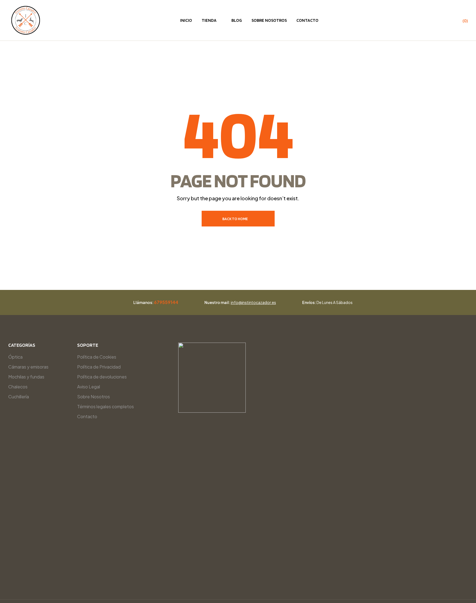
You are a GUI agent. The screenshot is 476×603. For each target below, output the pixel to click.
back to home (235, 219)
